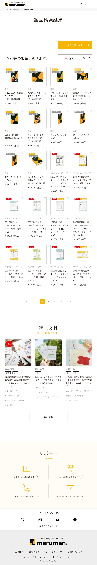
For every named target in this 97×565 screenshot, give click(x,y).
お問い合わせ (74, 552)
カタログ (19, 552)
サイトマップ (27, 557)
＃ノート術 (79, 396)
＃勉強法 (69, 396)
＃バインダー (85, 391)
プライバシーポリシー (65, 557)
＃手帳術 (20, 400)
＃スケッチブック (12, 396)
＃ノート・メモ (41, 392)
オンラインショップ (53, 552)
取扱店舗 (33, 552)
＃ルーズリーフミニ (73, 400)
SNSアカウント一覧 (48, 526)
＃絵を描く (9, 405)
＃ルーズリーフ (11, 391)
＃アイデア (55, 397)
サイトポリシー (44, 557)
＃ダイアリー (10, 400)
